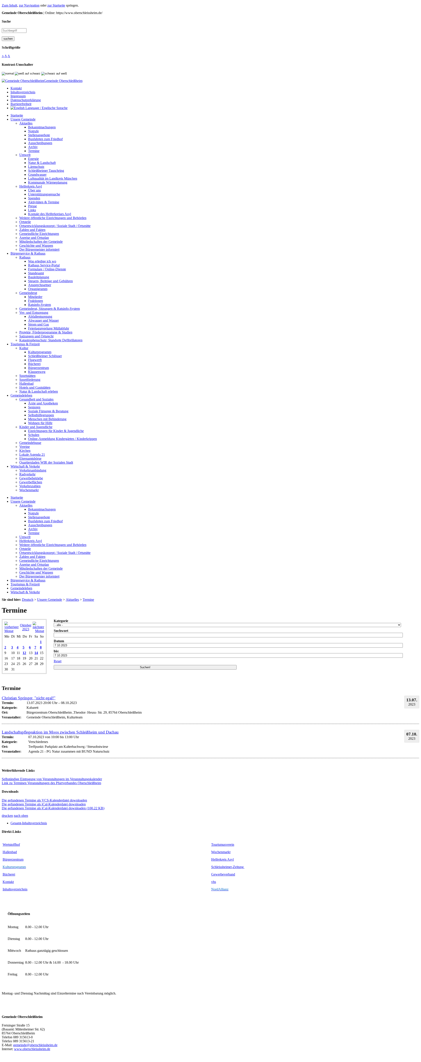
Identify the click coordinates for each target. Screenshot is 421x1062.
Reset (57, 661)
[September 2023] (11, 631)
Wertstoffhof (11, 844)
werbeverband (225, 874)
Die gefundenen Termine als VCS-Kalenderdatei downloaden (44, 800)
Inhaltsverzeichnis (15, 889)
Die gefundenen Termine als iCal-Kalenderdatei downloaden (44, 804)
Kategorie (61, 621)
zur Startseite (56, 5)
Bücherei (9, 874)
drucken (7, 815)
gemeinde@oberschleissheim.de (35, 1045)
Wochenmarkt (220, 852)
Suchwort (61, 631)
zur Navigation (29, 5)
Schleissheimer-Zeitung (227, 867)
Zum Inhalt (9, 5)
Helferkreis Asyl (222, 859)
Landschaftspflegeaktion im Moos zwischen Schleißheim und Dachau (60, 732)
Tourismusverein (222, 844)
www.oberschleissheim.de (32, 1049)
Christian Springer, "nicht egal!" (28, 698)
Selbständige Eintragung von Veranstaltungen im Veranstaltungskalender (52, 779)
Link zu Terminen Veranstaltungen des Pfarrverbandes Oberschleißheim (51, 783)
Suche (6, 21)
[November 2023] (38, 631)
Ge (213, 874)
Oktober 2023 (25, 627)
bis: (56, 651)
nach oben (21, 815)
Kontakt (8, 882)
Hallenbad (10, 852)
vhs (213, 882)
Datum (59, 641)
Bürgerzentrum (13, 859)
